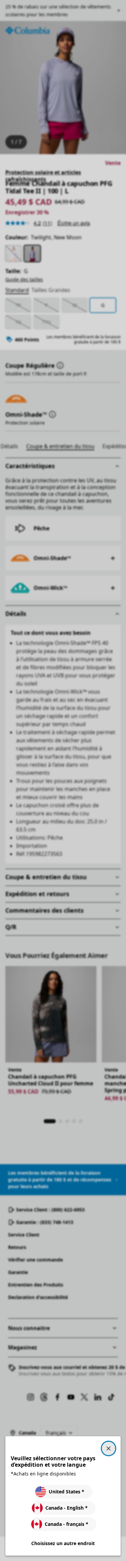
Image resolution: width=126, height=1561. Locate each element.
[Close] (108, 1448)
